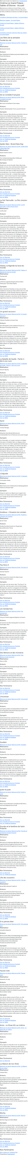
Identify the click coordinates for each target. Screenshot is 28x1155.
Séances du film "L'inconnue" (19, 699)
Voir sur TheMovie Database (8, 90)
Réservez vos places (5, 43)
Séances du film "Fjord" (18, 423)
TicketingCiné (23, 1)
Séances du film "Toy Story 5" (19, 567)
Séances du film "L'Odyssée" (19, 476)
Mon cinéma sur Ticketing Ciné (8, 1152)
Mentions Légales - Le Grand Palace (10, 20)
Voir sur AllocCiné (5, 86)
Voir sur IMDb (4, 92)
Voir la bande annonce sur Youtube (10, 88)
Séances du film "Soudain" (18, 745)
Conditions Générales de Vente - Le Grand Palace (14, 17)
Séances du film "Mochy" (18, 1115)
